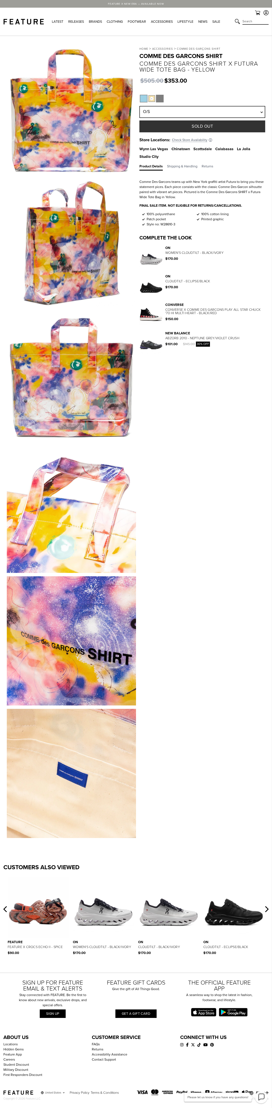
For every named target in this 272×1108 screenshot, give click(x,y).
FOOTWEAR (137, 22)
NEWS (202, 22)
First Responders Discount (22, 1075)
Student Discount (16, 1065)
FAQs (96, 1044)
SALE (216, 22)
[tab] (153, 167)
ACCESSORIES (162, 22)
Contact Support (104, 1059)
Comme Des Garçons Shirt (198, 49)
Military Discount (15, 1070)
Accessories (162, 49)
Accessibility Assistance (109, 1054)
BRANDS (95, 22)
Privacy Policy (79, 1093)
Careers (9, 1059)
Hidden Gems (13, 1049)
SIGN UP (52, 1014)
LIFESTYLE (185, 22)
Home (143, 49)
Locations (10, 1044)
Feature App (12, 1054)
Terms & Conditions (105, 1093)
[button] (5, 909)
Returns (97, 1049)
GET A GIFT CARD (136, 1014)
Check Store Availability (189, 140)
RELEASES (76, 22)
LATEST (57, 22)
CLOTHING (115, 22)
